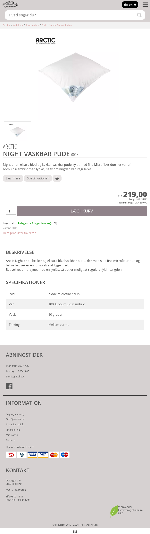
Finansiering (13, 429)
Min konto (12, 435)
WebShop (18, 25)
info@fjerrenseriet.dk (18, 499)
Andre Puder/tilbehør (61, 25)
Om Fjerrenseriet (15, 419)
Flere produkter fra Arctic (19, 233)
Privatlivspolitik (15, 424)
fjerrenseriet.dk (89, 524)
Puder (45, 25)
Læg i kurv (82, 211)
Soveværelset (32, 25)
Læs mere (13, 178)
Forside (6, 25)
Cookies (10, 440)
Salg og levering (15, 414)
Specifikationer (38, 178)
